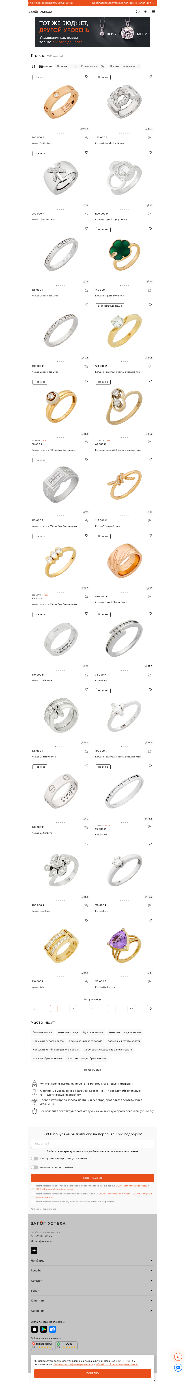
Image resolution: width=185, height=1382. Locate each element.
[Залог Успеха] (40, 11)
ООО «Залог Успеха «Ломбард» (132, 1186)
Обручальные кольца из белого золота (108, 1049)
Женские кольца (68, 1032)
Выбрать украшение (142, 2)
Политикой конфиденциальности (73, 1364)
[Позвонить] (145, 11)
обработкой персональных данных (117, 1364)
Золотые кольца (42, 1032)
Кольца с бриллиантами (47, 1058)
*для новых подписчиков (43, 1209)
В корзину (86, 137)
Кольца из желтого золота (124, 1041)
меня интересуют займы (56, 1167)
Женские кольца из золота (125, 1032)
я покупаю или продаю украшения (63, 1158)
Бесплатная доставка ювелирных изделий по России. (91, 2)
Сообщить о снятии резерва (148, 365)
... (112, 1008)
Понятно (92, 1373)
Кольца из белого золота (48, 1041)
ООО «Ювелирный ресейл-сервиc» (54, 1189)
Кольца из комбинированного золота (56, 1049)
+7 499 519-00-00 (41, 1236)
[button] (93, 66)
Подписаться (92, 1178)
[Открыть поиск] (138, 11)
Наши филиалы (41, 1241)
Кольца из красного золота (85, 1041)
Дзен (34, 1250)
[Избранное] (86, 76)
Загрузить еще (92, 999)
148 (131, 1008)
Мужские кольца (93, 1032)
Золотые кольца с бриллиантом (86, 1058)
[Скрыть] (153, 3)
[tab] (57, 209)
